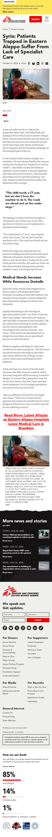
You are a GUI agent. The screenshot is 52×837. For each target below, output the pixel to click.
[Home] (14, 19)
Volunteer (32, 653)
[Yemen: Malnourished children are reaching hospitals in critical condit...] (26, 536)
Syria (6, 121)
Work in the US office (37, 687)
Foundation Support (11, 672)
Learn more (8, 766)
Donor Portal (8, 646)
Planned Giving (9, 668)
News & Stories (17, 29)
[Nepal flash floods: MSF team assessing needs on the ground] (26, 551)
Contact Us (8, 712)
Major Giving (8, 660)
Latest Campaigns (36, 642)
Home (5, 29)
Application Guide (36, 697)
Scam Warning (9, 720)
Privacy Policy (9, 716)
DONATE (36, 19)
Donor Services (9, 642)
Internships (32, 701)
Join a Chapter (34, 657)
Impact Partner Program (13, 664)
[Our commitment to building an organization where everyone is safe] (26, 567)
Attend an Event (35, 649)
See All (6, 525)
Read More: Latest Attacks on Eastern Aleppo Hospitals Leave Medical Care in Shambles (26, 421)
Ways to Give (8, 656)
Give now (8, 11)
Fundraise (32, 646)
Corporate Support (11, 675)
